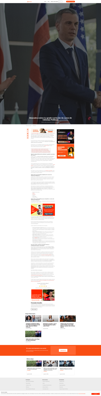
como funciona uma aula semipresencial (36, 275)
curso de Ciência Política (35, 133)
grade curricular (46, 145)
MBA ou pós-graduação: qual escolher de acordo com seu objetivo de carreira (50, 369)
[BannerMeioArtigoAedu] (43, 209)
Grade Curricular (46, 122)
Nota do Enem (61, 383)
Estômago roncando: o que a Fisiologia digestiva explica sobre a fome (50, 324)
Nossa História (28, 383)
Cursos (48, 1)
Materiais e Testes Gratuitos (54, 1)
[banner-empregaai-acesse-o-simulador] (65, 136)
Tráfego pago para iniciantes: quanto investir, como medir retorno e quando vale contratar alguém (67, 325)
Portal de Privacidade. (82, 393)
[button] (28, 129)
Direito (33, 193)
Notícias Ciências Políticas (56, 122)
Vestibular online (61, 381)
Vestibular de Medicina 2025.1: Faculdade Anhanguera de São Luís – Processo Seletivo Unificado (33, 325)
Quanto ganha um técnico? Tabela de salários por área (66, 369)
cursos (41, 216)
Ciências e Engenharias (46, 381)
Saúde (44, 383)
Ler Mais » (29, 370)
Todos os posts (34, 309)
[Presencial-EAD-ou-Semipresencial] (65, 151)
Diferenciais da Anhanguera (30, 381)
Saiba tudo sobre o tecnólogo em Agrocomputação (33, 340)
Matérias (50, 122)
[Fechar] (99, 392)
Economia (34, 194)
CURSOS (42, 122)
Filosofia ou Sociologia (49, 170)
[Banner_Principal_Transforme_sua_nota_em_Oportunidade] (43, 130)
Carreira (45, 1)
